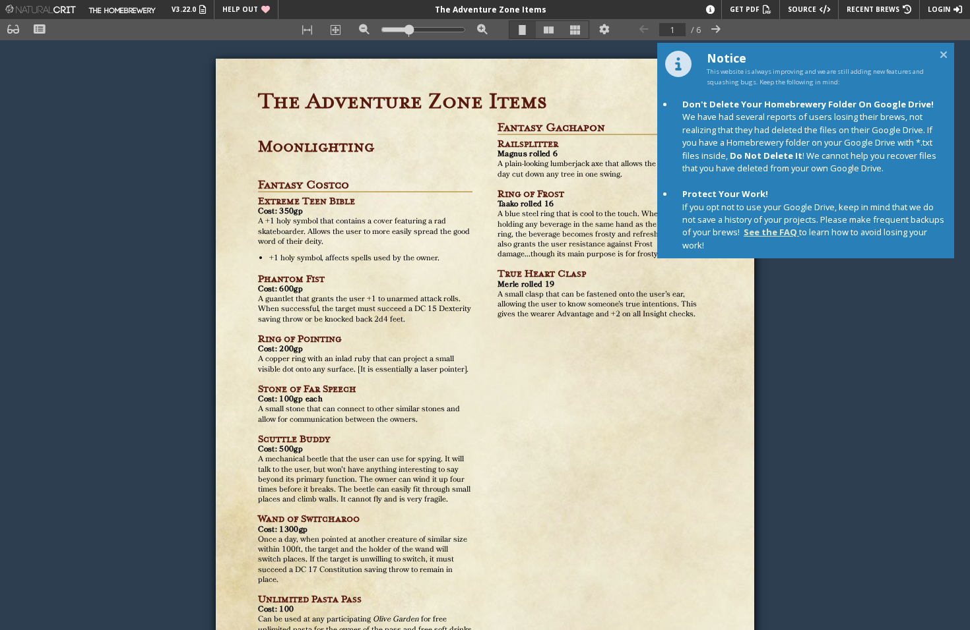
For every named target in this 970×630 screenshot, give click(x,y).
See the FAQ (771, 232)
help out (240, 9)
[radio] (522, 29)
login (939, 9)
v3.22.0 (184, 9)
